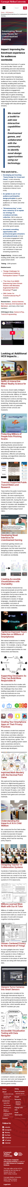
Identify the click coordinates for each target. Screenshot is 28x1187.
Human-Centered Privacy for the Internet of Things (13, 944)
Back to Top (20, 1184)
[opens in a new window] (9, 1152)
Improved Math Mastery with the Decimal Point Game (12, 775)
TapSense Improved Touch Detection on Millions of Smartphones (14, 634)
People (17, 1097)
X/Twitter (8, 1140)
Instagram (8, 1130)
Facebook (8, 1138)
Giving (17, 1089)
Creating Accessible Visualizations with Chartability (11, 581)
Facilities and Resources (7, 1097)
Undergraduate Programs (8, 1114)
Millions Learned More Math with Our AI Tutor (12, 905)
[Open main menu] (4, 7)
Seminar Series (20, 1093)
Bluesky (7, 1132)
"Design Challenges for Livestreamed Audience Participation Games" (11, 273)
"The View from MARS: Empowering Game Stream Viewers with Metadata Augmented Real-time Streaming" (12, 285)
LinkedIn (7, 1127)
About (4, 1092)
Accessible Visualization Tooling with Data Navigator (13, 1033)
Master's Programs (6, 1110)
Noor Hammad (6, 304)
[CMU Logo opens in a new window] (14, 2)
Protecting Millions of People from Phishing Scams (11, 436)
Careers (5, 1118)
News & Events (20, 1091)
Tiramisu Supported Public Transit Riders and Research (14, 484)
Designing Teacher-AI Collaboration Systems (12, 865)
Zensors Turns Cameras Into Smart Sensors (12, 988)
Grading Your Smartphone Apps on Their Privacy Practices (13, 724)
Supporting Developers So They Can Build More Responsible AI (13, 678)
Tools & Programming (8, 314)
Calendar (8, 1143)
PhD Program (7, 1107)
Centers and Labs (8, 1094)
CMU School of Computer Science (14, 1164)
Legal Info (7, 1184)
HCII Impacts (9, 12)
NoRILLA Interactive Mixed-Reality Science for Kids (13, 383)
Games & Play (19, 312)
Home (2, 12)
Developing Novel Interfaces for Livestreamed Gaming (11, 537)
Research (18, 1099)
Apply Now (6, 1103)
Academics (6, 1101)
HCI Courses (7, 1105)
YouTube (7, 1135)
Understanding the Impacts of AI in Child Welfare (11, 823)
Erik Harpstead (17, 304)
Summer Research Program (18, 1103)
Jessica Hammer (18, 302)
